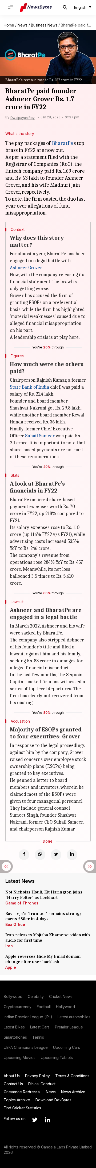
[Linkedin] (72, 854)
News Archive (73, 1092)
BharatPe (62, 143)
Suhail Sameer (40, 436)
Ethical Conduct (41, 1083)
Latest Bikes (14, 1027)
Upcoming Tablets (57, 1057)
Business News (44, 25)
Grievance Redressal (22, 1092)
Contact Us (13, 1083)
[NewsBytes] (36, 7)
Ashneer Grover (26, 268)
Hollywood (65, 1006)
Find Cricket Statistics (22, 1108)
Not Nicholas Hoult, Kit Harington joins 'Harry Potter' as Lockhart (43, 894)
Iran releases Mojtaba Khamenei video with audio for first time (47, 937)
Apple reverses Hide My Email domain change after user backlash (43, 959)
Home (9, 25)
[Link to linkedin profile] (47, 1120)
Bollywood (13, 996)
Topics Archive (17, 1100)
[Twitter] (56, 854)
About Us (12, 1075)
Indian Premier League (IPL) (28, 1017)
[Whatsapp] (40, 854)
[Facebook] (24, 854)
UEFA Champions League (26, 1047)
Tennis (38, 1037)
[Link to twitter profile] (34, 1120)
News (22, 25)
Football (44, 1006)
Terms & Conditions (72, 1075)
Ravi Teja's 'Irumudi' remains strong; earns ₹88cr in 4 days (43, 916)
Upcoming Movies (19, 1057)
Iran (9, 946)
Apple (10, 967)
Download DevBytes (53, 1100)
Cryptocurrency (17, 1006)
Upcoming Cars (66, 1047)
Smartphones (15, 1037)
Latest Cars (40, 1027)
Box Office (15, 924)
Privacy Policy (37, 1075)
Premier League (69, 1027)
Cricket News (61, 996)
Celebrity (36, 996)
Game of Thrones (21, 903)
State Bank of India (29, 387)
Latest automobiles (74, 1017)
